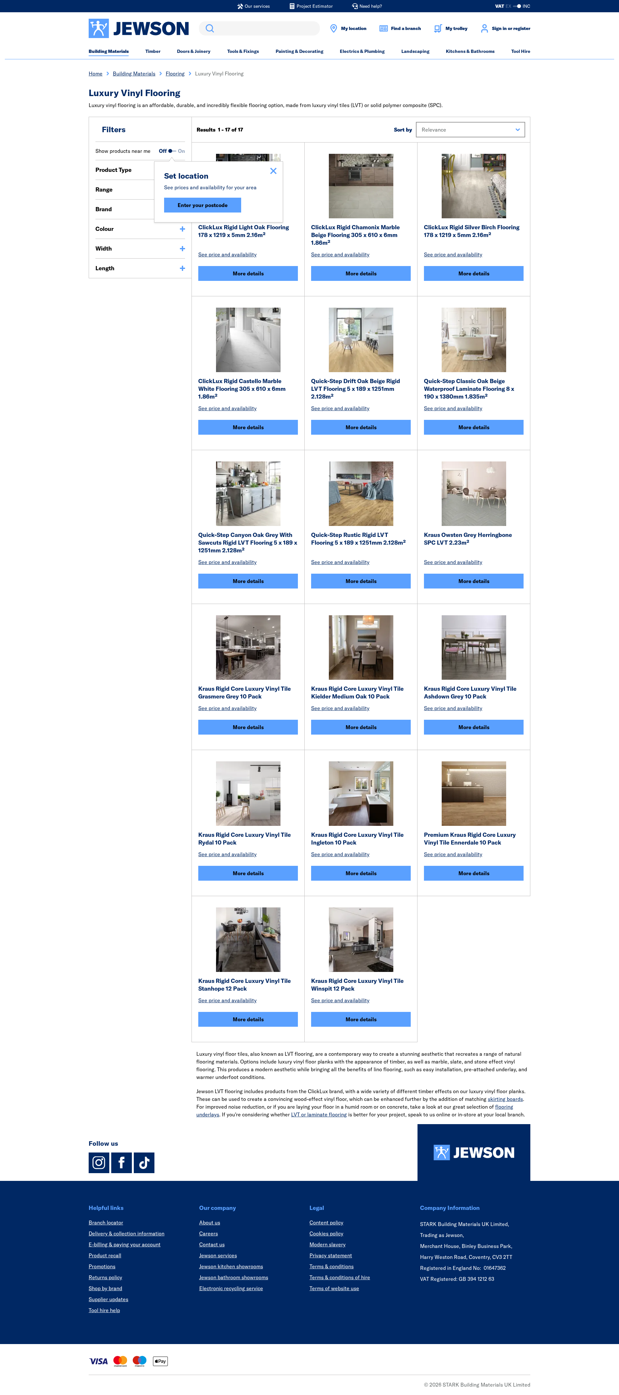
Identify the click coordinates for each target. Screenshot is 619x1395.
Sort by (403, 129)
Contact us (212, 1244)
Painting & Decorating (299, 51)
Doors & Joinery (194, 51)
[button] (470, 129)
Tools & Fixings (243, 51)
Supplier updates (108, 1299)
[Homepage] (474, 1152)
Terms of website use (334, 1288)
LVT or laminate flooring (319, 1114)
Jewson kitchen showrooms (231, 1266)
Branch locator (106, 1222)
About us (209, 1222)
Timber (153, 51)
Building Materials (109, 51)
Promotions (102, 1266)
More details (248, 273)
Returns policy (105, 1277)
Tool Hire (520, 51)
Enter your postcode (203, 205)
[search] (259, 28)
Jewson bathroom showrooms (233, 1277)
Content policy (326, 1222)
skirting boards (505, 1099)
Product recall (105, 1255)
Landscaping (415, 51)
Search (208, 28)
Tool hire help (104, 1310)
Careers (208, 1233)
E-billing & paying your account (125, 1244)
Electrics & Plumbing (362, 51)
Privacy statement (331, 1255)
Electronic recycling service (231, 1288)
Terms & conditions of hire (340, 1277)
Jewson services (218, 1255)
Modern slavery (328, 1244)
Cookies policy (326, 1233)
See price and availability (227, 254)
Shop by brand (105, 1288)
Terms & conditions (332, 1266)
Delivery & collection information (126, 1233)
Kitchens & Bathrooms (470, 51)
